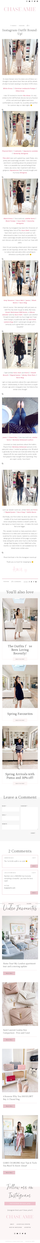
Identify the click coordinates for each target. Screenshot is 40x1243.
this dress (27, 95)
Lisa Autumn (8, 872)
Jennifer (7, 857)
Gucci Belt (21, 221)
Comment (24, 806)
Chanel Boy (13, 437)
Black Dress (8, 218)
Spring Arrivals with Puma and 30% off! (20, 776)
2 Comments (17, 581)
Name (4, 806)
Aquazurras (14, 170)
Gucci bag (21, 512)
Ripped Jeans (15, 375)
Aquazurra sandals (30, 151)
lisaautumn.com (9, 888)
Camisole (17, 151)
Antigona (23, 173)
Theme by (28, 1241)
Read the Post (20, 659)
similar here (29, 218)
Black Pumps (11, 221)
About (12, 1224)
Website (4, 823)
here (15, 373)
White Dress (8, 88)
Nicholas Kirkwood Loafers (23, 440)
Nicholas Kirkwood (19, 447)
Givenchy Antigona (21, 153)
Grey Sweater (9, 300)
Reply (34, 866)
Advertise (27, 1227)
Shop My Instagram (15, 1227)
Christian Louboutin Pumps (24, 88)
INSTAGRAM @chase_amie (20, 1203)
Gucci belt (18, 315)
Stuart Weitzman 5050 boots (16, 312)
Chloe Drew (20, 91)
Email (4, 815)
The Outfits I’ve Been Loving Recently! (20, 649)
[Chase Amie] (20, 1218)
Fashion (21, 25)
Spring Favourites (20, 714)
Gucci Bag (23, 303)
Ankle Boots (31, 512)
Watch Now (9, 973)
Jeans (28, 300)
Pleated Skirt (7, 151)
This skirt (6, 158)
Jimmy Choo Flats (29, 375)
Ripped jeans (10, 512)
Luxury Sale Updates (23, 1224)
